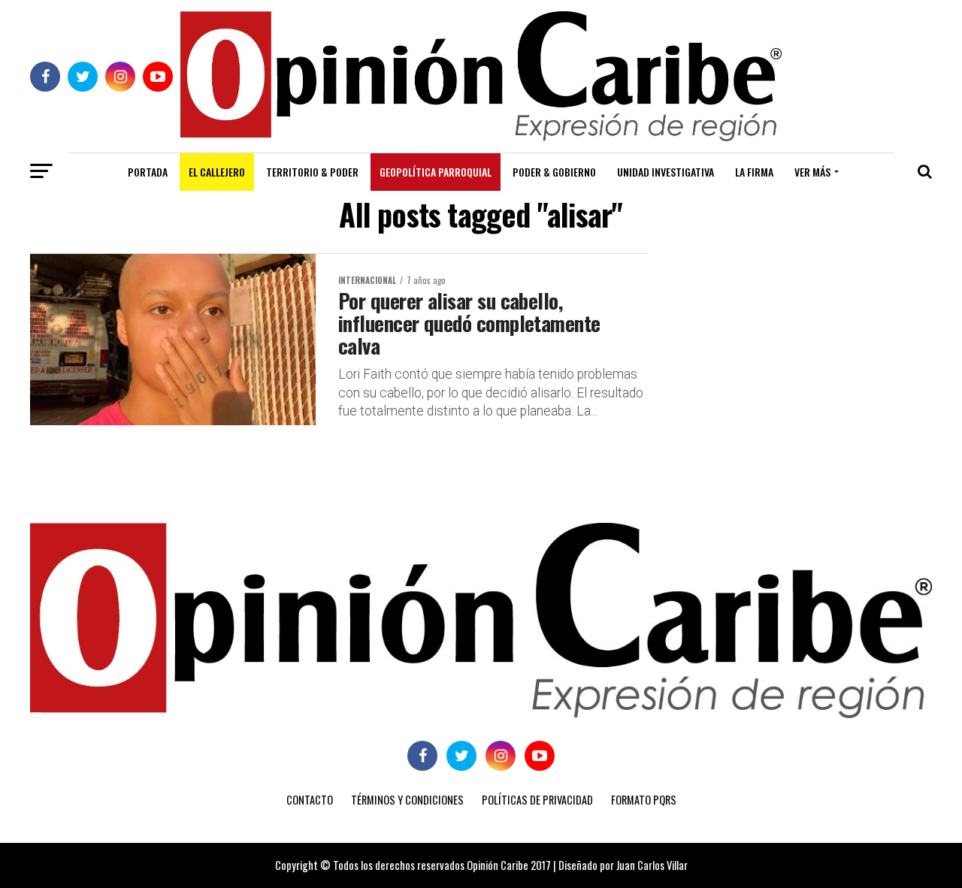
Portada (148, 172)
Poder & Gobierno (554, 172)
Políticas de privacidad (537, 800)
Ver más (812, 172)
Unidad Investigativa (665, 172)
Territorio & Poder (312, 172)
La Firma (754, 172)
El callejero (217, 172)
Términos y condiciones (407, 800)
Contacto (309, 800)
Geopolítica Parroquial (436, 172)
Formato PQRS (643, 800)
